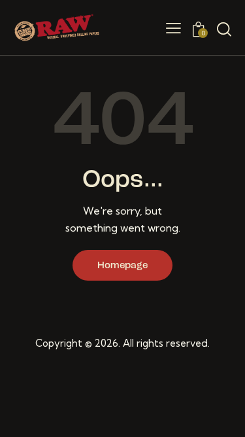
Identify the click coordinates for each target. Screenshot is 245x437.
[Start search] (224, 29)
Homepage (122, 266)
